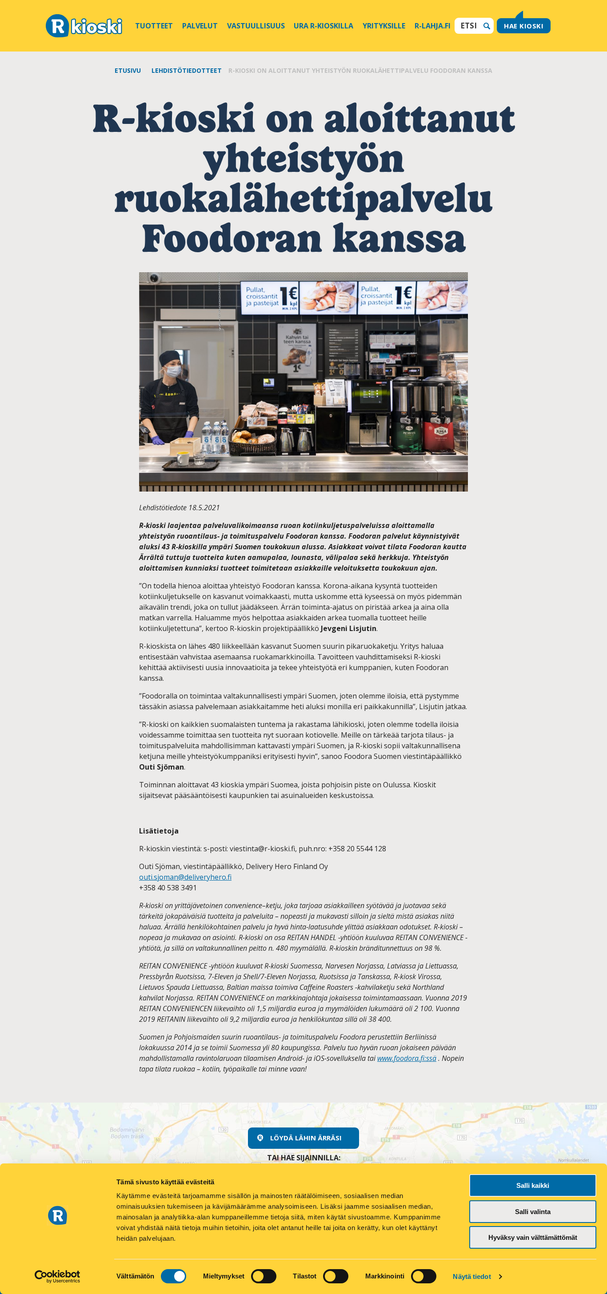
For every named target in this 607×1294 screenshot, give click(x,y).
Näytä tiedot (472, 1276)
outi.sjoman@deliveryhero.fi (185, 877)
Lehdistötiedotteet (187, 70)
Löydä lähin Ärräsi (306, 1137)
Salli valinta (533, 1211)
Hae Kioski (523, 25)
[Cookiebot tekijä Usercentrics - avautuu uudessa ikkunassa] (57, 1276)
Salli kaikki (532, 1185)
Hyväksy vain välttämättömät (532, 1237)
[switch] (263, 1276)
